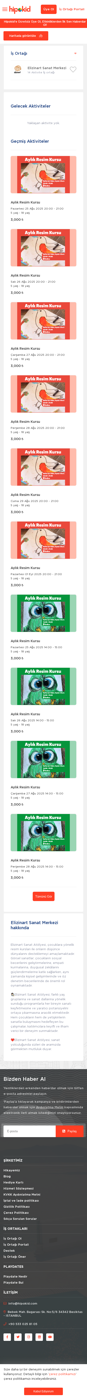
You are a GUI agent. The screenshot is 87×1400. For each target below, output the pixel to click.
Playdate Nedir (15, 1276)
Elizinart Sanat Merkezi (47, 68)
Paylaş (72, 1131)
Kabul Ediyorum (43, 1391)
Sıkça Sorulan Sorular (20, 1218)
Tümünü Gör (43, 896)
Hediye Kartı (13, 1182)
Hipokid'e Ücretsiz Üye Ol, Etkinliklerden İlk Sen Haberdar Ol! (43, 23)
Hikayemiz (11, 1170)
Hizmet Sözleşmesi (18, 1188)
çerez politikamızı (62, 1374)
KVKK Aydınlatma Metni (21, 1194)
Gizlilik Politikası (16, 1206)
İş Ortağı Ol (12, 1238)
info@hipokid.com (22, 1303)
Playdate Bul (13, 1282)
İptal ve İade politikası (21, 1200)
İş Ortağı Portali (71, 9)
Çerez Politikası (16, 1212)
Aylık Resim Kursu (25, 202)
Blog (7, 1176)
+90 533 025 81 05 (22, 1324)
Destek (9, 1250)
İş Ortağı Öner (14, 1256)
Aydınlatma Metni (49, 1107)
